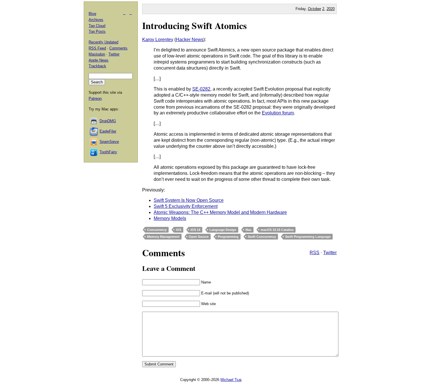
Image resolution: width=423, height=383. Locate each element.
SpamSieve (109, 141)
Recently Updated (103, 42)
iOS (178, 229)
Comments (118, 48)
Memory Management (163, 236)
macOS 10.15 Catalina (277, 229)
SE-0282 (201, 89)
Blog (92, 14)
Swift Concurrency (262, 236)
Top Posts (97, 31)
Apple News (98, 60)
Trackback (97, 66)
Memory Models (170, 218)
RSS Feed (97, 48)
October (314, 9)
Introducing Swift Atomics (194, 25)
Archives (96, 20)
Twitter (330, 252)
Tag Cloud (97, 26)
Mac (248, 229)
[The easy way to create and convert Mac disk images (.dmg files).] (94, 121)
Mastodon (97, 54)
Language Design (222, 229)
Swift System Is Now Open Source (189, 200)
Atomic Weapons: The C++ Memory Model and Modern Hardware (220, 212)
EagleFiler (108, 131)
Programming (228, 236)
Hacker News (189, 39)
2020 (331, 9)
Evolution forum (278, 112)
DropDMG (108, 121)
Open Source (199, 236)
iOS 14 (195, 229)
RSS (314, 252)
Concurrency (157, 229)
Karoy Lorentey (157, 39)
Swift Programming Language (308, 236)
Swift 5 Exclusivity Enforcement (186, 206)
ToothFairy (108, 152)
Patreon (95, 98)
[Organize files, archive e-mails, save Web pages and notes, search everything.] (94, 131)
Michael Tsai (230, 380)
